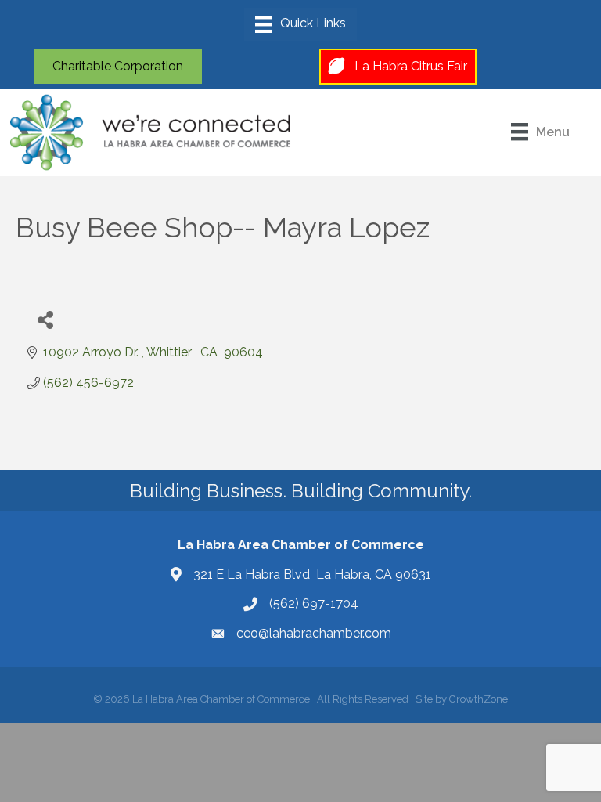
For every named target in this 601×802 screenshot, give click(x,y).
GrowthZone (478, 699)
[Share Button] (45, 319)
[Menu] (300, 24)
